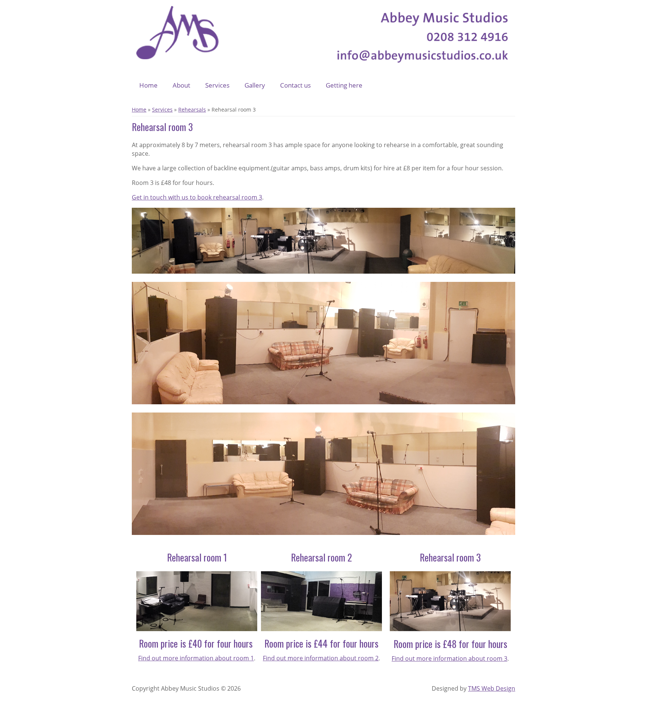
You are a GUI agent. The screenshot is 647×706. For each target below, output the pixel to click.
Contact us (295, 85)
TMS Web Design (491, 688)
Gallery (254, 85)
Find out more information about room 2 (321, 658)
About (181, 85)
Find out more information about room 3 (449, 658)
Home (148, 85)
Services (217, 85)
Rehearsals (192, 109)
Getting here (344, 85)
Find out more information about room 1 (196, 658)
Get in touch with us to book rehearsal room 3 (197, 197)
